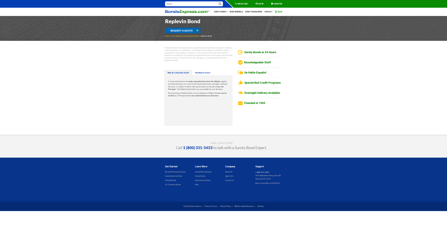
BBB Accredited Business (244, 206)
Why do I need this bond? (178, 73)
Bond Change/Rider (253, 12)
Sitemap (260, 206)
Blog (196, 185)
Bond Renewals (236, 12)
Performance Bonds (203, 180)
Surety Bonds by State (173, 176)
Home (167, 36)
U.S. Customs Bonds (173, 185)
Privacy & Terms (211, 206)
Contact (268, 12)
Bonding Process (202, 73)
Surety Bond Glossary (203, 172)
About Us (228, 172)
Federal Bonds (170, 180)
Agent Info (229, 176)
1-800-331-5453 (262, 172)
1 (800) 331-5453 (198, 147)
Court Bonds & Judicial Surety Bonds (185, 36)
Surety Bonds (220, 12)
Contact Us (229, 180)
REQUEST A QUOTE (182, 30)
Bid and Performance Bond (175, 172)
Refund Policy (225, 206)
